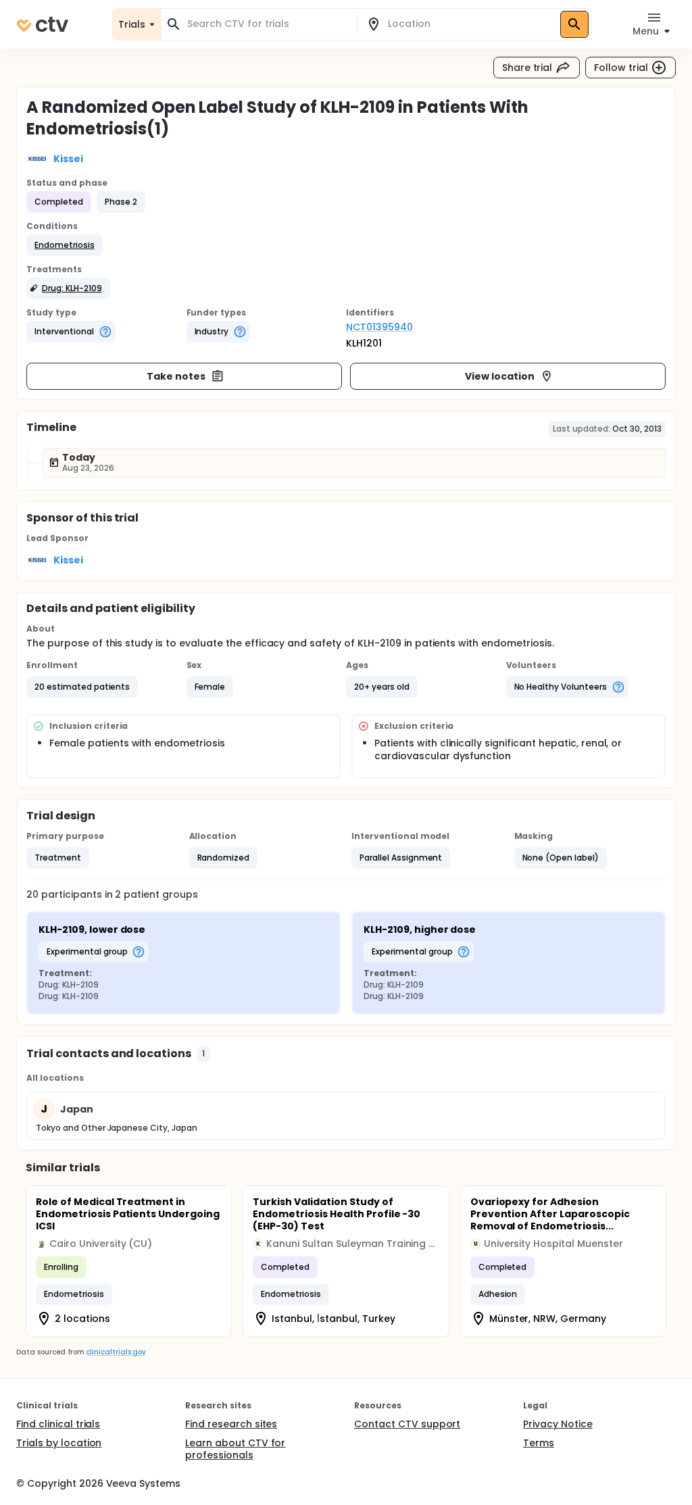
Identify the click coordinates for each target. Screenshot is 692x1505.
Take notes (176, 376)
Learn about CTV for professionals (235, 1449)
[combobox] (267, 23)
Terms (538, 1443)
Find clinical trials (58, 1424)
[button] (64, 245)
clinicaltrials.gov (115, 1352)
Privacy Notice (558, 1424)
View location (500, 376)
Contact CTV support (407, 1424)
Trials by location (58, 1443)
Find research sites (231, 1424)
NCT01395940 (379, 327)
